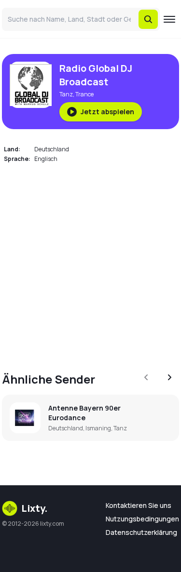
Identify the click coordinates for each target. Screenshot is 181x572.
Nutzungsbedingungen (142, 518)
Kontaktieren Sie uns (138, 505)
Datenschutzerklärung (141, 532)
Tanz (66, 94)
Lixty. (34, 508)
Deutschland (51, 149)
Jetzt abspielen (107, 111)
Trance (84, 94)
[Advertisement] (90, 262)
